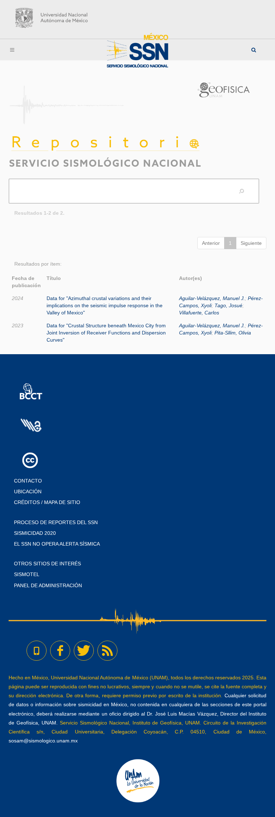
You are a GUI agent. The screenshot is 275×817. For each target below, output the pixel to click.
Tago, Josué (228, 305)
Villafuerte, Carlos (199, 312)
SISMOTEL (26, 574)
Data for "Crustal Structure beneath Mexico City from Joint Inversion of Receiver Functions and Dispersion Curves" (106, 333)
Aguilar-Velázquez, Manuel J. (212, 298)
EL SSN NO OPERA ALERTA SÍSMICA (57, 544)
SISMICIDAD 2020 (35, 533)
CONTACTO (28, 481)
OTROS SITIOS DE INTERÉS (47, 563)
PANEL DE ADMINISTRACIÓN (48, 585)
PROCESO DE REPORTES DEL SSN (56, 522)
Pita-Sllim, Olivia (232, 333)
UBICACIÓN (28, 491)
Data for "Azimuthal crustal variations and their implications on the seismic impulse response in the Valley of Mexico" (105, 305)
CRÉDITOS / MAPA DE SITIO (47, 502)
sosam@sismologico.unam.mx (43, 741)
